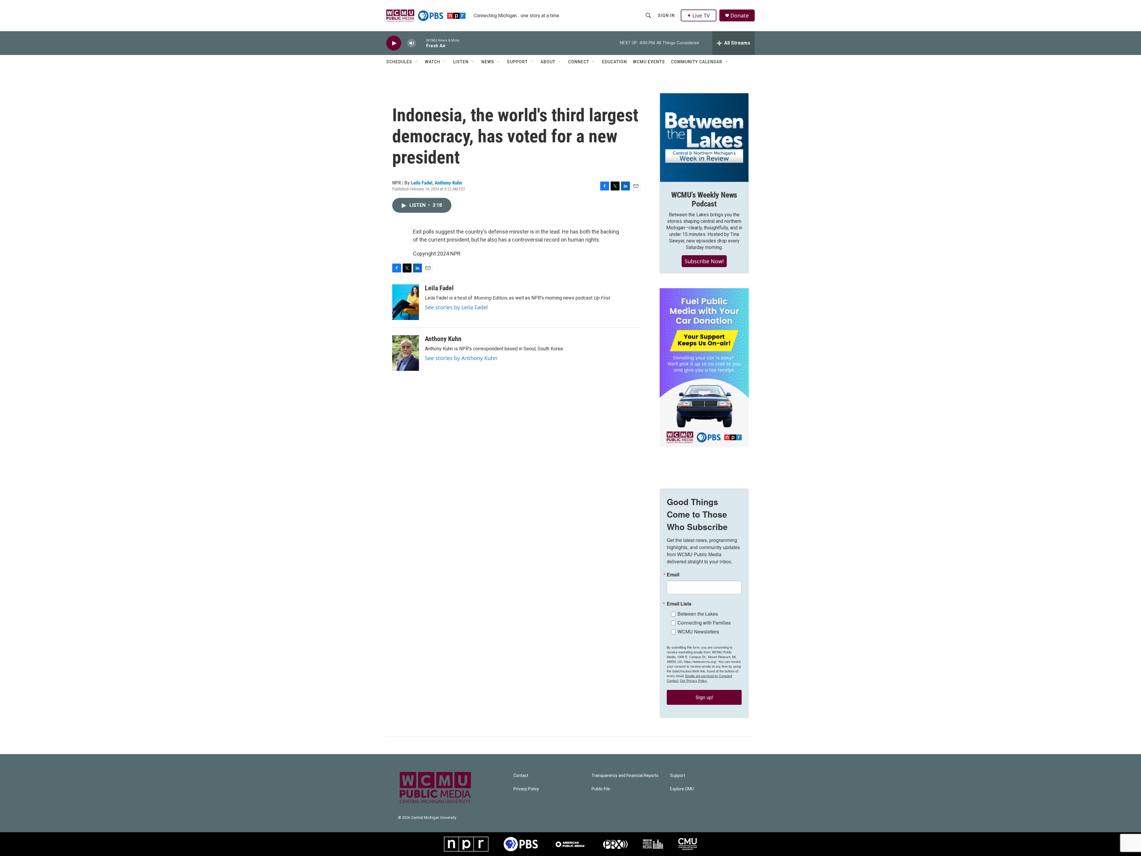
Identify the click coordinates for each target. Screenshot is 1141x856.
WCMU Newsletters (698, 631)
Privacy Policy (526, 789)
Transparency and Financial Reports (625, 775)
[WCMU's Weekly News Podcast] (704, 137)
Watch (432, 61)
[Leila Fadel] (405, 302)
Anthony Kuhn (448, 183)
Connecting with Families (704, 622)
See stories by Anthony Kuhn (461, 358)
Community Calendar (696, 61)
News (487, 61)
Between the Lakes (697, 613)
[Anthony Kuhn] (405, 353)
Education (614, 61)
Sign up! (704, 697)
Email (673, 574)
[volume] (411, 43)
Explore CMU (682, 789)
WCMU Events (649, 61)
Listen (461, 61)
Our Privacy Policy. (693, 680)
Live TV (701, 15)
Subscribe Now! (704, 261)
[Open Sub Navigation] (416, 61)
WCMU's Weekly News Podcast (704, 199)
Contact (520, 775)
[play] (393, 43)
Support (517, 61)
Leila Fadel (421, 183)
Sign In (666, 15)
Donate (739, 15)
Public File (601, 789)
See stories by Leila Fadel (456, 307)
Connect (578, 61)
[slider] (421, 43)
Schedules (399, 61)
